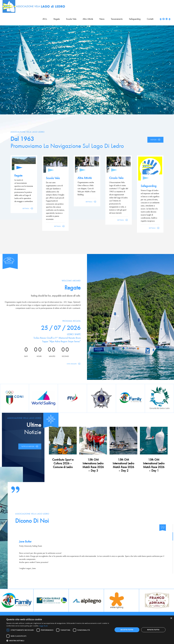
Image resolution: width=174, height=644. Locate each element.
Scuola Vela (71, 19)
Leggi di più (43, 626)
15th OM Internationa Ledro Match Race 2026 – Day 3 (93, 465)
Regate (56, 19)
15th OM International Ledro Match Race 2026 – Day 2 (123, 465)
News (101, 19)
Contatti (150, 19)
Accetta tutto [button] (127, 630)
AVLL (45, 19)
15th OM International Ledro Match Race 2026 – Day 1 (154, 465)
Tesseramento (117, 19)
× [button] (171, 618)
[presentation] (2, 600)
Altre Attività (88, 19)
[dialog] (87, 630)
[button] (4, 64)
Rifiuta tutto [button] (153, 630)
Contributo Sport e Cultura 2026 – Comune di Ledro (62, 463)
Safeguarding (134, 19)
